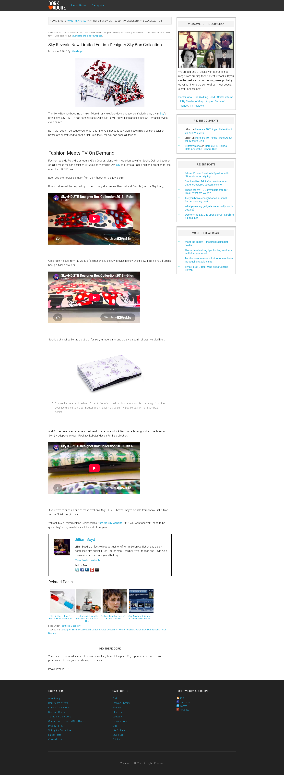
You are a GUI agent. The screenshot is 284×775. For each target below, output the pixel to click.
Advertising (54, 698)
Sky (162, 113)
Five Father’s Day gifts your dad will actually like (87, 618)
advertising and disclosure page (86, 36)
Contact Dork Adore (58, 707)
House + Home (120, 721)
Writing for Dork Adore (59, 730)
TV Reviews (197, 105)
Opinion (116, 739)
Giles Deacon (108, 629)
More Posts (82, 560)
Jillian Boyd (85, 539)
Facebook (184, 702)
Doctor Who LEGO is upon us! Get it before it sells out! (209, 216)
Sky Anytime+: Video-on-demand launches (140, 617)
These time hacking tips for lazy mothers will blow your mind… (208, 252)
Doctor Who (185, 97)
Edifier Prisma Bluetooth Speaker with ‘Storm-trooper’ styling (206, 175)
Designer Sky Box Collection (76, 629)
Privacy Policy (55, 726)
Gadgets (96, 629)
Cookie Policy (55, 739)
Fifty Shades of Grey (192, 101)
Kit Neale (120, 629)
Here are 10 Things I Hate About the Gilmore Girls (208, 139)
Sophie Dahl (153, 629)
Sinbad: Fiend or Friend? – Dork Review (113, 617)
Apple (209, 101)
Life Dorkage (118, 730)
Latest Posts (54, 735)
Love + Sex (117, 735)
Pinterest (184, 709)
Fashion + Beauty (121, 703)
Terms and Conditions (59, 716)
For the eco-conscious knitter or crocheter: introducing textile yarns (209, 260)
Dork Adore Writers (58, 703)
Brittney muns (193, 146)
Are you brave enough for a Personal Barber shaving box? (206, 200)
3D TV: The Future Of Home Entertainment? (60, 617)
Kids (114, 726)
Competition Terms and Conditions (66, 721)
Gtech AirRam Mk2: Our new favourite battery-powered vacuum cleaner (206, 183)
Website (95, 560)
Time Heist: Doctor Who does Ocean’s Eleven (206, 268)
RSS (181, 698)
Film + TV (117, 712)
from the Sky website (110, 523)
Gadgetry (76, 626)
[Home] (60, 5)
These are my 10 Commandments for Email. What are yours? (206, 191)
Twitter (183, 706)
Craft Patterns (225, 97)
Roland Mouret (133, 629)
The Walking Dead (204, 97)
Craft (115, 698)
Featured (65, 626)
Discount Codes (56, 712)
